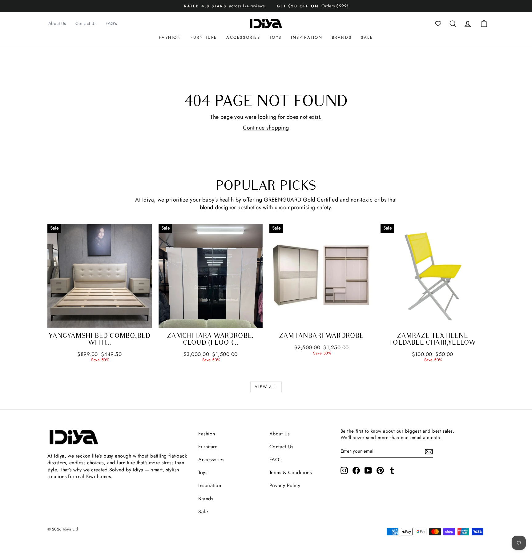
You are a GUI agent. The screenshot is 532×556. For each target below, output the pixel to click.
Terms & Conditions (290, 472)
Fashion (170, 37)
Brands (342, 37)
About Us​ (279, 433)
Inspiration (307, 37)
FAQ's (111, 23)
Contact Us (86, 23)
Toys (276, 37)
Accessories (243, 37)
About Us (57, 23)
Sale (367, 37)
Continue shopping (266, 128)
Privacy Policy (284, 485)
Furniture (204, 37)
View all (266, 387)
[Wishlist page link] (438, 24)
